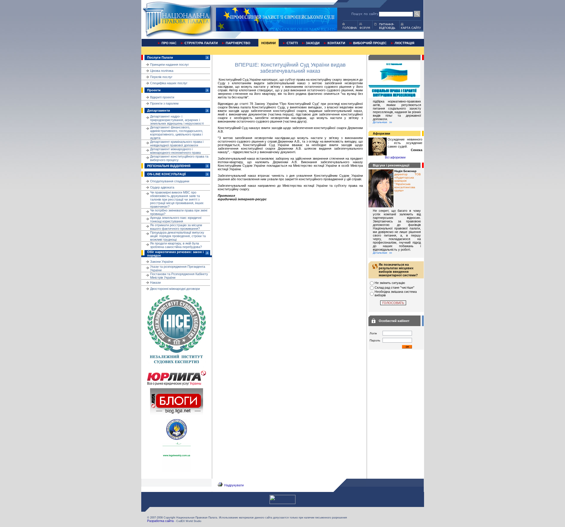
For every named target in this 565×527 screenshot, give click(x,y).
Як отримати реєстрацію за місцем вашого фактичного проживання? (176, 226)
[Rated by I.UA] (282, 503)
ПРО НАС (169, 43)
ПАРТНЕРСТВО (238, 43)
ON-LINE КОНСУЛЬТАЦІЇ (166, 174)
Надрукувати (234, 485)
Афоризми (381, 133)
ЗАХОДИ (313, 43)
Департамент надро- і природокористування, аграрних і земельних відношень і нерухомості (177, 120)
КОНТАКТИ (336, 43)
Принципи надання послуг (169, 64)
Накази (155, 282)
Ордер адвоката (162, 187)
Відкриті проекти (162, 97)
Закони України (161, 261)
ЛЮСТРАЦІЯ (404, 43)
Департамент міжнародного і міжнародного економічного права (175, 150)
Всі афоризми (395, 157)
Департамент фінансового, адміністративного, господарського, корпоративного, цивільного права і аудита (176, 132)
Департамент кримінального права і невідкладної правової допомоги (176, 143)
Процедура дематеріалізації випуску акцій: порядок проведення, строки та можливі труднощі (178, 236)
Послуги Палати (160, 57)
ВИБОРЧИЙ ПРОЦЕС (370, 43)
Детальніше (380, 122)
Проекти (154, 90)
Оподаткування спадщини (169, 181)
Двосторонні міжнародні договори (175, 288)
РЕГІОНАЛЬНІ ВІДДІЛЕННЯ (168, 166)
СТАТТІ (292, 43)
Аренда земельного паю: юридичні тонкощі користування (175, 219)
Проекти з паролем (164, 103)
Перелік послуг (161, 77)
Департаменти (158, 110)
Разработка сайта (160, 521)
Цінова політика (161, 70)
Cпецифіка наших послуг (168, 83)
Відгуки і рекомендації (391, 165)
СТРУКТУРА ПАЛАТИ (201, 43)
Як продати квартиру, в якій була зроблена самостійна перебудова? (176, 245)
